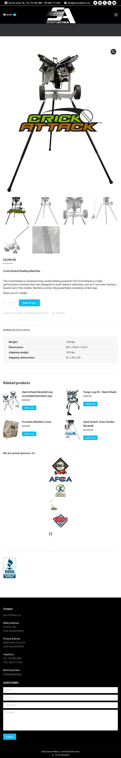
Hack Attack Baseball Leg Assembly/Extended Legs (37, 394)
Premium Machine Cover (37, 421)
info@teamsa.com (12, 674)
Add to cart (29, 302)
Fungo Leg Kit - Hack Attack (99, 392)
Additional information (16, 329)
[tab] (60, 328)
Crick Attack (18, 313)
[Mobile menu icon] (116, 15)
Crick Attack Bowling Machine (36, 313)
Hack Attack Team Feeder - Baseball (99, 423)
